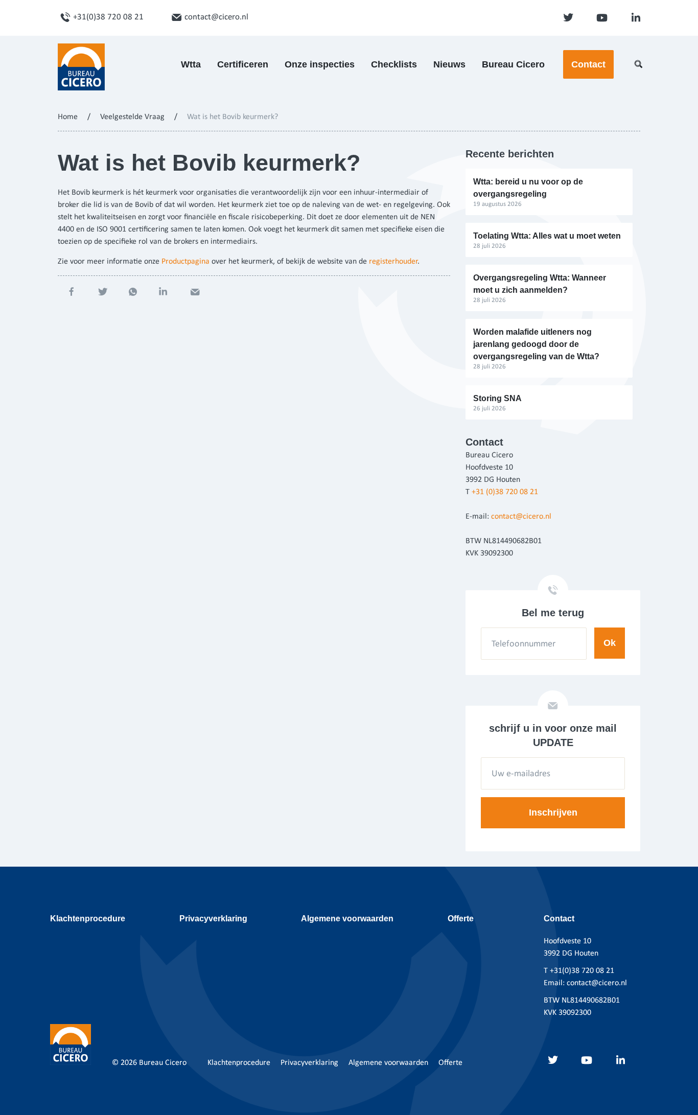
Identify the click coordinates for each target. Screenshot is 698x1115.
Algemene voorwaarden (347, 918)
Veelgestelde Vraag (132, 117)
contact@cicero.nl (216, 17)
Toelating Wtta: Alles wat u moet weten (547, 235)
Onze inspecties (320, 64)
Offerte (461, 918)
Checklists (394, 64)
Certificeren (242, 64)
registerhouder (393, 262)
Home (68, 117)
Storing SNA (497, 398)
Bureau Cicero (513, 64)
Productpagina (185, 262)
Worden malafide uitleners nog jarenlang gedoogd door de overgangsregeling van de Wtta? (536, 344)
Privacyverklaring (213, 918)
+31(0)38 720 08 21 (108, 17)
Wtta (191, 64)
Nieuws (449, 64)
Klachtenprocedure (87, 918)
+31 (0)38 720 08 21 (505, 492)
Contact (588, 64)
